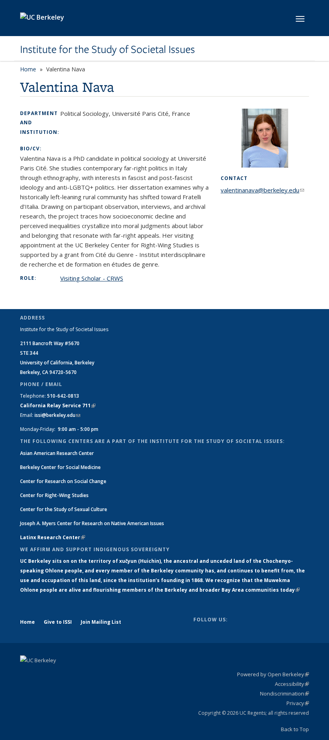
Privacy (297, 703)
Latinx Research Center (52, 537)
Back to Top (295, 729)
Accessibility (292, 683)
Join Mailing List (101, 622)
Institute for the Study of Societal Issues (107, 49)
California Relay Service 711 (57, 405)
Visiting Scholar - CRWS (91, 278)
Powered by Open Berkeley (273, 674)
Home (28, 69)
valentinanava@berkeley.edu (262, 190)
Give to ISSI (58, 622)
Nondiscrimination (284, 693)
